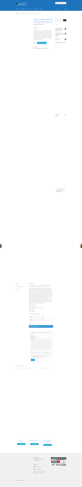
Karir (31, 8)
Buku (20, 13)
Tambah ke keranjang (42, 42)
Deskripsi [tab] (17, 283)
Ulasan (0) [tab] (17, 289)
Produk (41, 8)
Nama (32, 351)
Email (43, 351)
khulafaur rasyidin (41, 48)
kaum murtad (37, 48)
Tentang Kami (22, 8)
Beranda (17, 8)
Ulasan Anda (33, 338)
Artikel (27, 8)
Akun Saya (35, 8)
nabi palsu (46, 48)
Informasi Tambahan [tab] (19, 286)
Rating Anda (33, 335)
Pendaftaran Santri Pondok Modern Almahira (60, 191)
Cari (56, 18)
